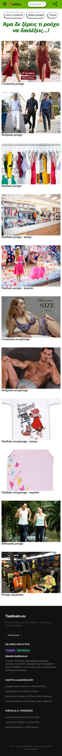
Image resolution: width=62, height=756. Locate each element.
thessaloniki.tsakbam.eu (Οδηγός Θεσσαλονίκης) (28, 696)
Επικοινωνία (13, 635)
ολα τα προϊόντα (14, 15)
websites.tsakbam (31, 749)
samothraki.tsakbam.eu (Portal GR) (22, 717)
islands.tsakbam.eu (16, 656)
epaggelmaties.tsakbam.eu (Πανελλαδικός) (25, 686)
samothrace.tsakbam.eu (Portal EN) (22, 722)
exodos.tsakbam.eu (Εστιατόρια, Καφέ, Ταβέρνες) (28, 701)
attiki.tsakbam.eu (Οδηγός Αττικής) (21, 691)
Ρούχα (52, 15)
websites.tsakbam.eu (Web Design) (22, 727)
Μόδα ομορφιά (36, 15)
